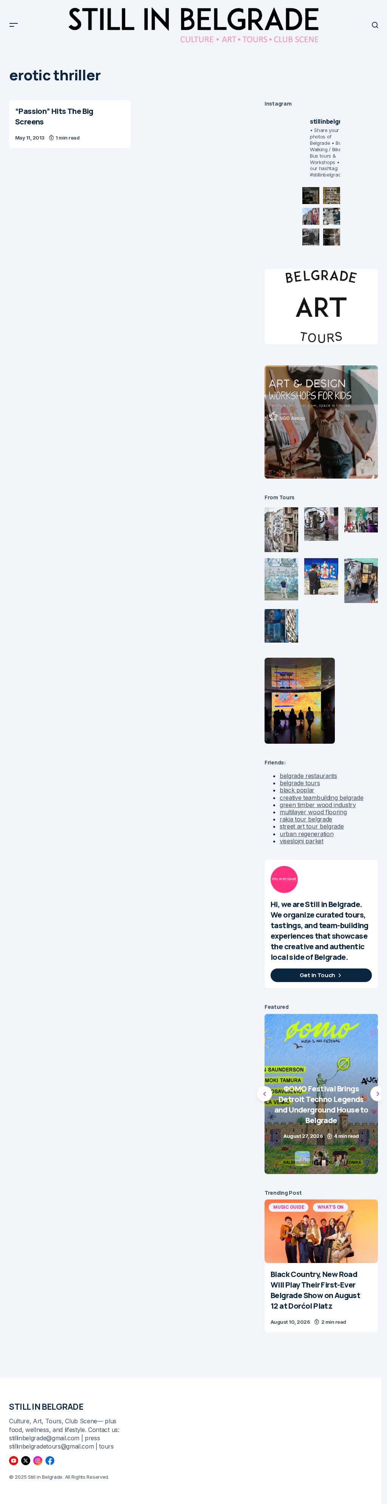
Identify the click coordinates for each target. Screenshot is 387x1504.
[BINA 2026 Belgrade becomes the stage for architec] (331, 237)
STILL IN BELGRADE (46, 1406)
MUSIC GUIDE (288, 1207)
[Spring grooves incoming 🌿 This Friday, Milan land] (331, 216)
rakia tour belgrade (306, 819)
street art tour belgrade (312, 826)
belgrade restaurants (308, 776)
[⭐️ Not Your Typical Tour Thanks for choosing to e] (310, 216)
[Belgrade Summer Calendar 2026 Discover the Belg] (331, 195)
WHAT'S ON (330, 1207)
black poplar (297, 790)
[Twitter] (26, 1461)
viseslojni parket (302, 841)
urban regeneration (306, 834)
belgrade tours (300, 783)
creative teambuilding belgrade (321, 797)
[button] (14, 25)
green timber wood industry (318, 805)
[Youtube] (14, 1461)
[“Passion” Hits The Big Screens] (70, 124)
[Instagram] (38, 1461)
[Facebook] (50, 1461)
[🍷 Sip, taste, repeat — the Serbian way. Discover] (310, 195)
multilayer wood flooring (313, 812)
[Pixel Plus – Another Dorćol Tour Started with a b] (310, 237)
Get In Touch (317, 975)
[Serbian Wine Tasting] (321, 1094)
